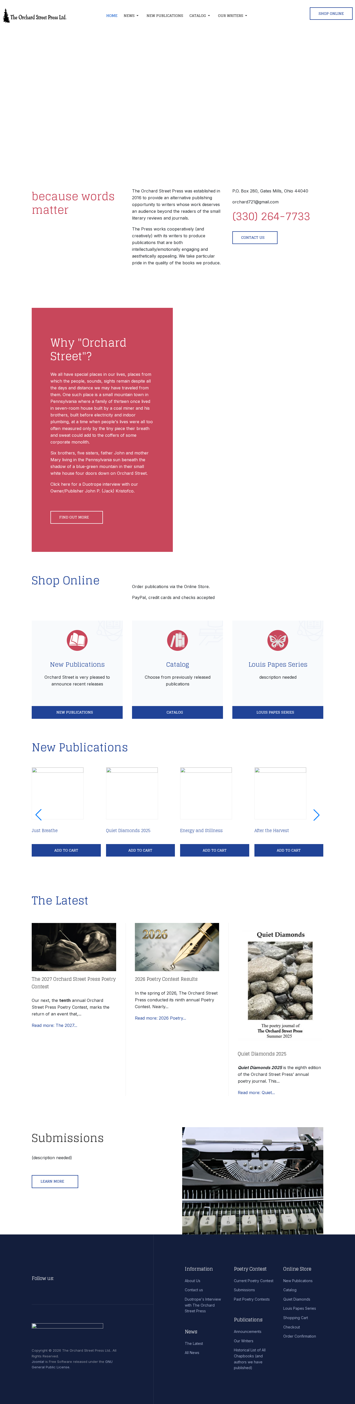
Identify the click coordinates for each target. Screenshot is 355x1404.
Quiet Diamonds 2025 (128, 830)
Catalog (177, 664)
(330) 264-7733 (271, 216)
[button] (132, 15)
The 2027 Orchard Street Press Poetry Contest (74, 982)
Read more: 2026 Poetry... (160, 1018)
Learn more (53, 1181)
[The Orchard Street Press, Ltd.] (42, 16)
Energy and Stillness (201, 830)
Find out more (74, 517)
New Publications (77, 664)
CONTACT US (253, 237)
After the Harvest (271, 830)
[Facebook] (59, 1278)
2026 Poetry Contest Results (166, 979)
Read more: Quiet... (256, 1092)
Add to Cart (66, 850)
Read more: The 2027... (54, 1025)
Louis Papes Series (277, 664)
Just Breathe (45, 830)
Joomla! (38, 1361)
